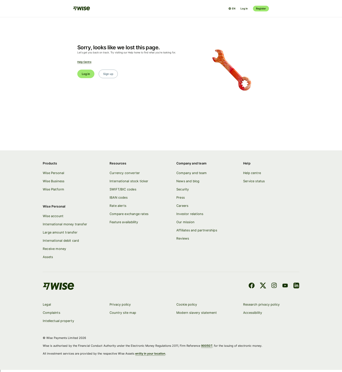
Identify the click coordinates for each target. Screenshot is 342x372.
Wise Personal (53, 173)
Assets (48, 257)
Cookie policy (186, 304)
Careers (182, 206)
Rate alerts (118, 206)
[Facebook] (252, 286)
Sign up (108, 74)
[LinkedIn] (296, 286)
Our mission (185, 222)
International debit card (61, 240)
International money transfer (65, 224)
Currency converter (125, 173)
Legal (47, 304)
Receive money (54, 249)
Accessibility (252, 313)
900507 (206, 345)
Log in (244, 8)
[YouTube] (285, 286)
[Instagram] (274, 286)
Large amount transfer (60, 232)
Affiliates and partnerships (196, 230)
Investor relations (189, 214)
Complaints (51, 313)
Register (261, 8)
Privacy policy (120, 304)
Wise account (53, 216)
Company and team (191, 173)
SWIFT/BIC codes (123, 189)
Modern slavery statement (196, 313)
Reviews (182, 238)
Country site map (123, 313)
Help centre (252, 173)
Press (180, 197)
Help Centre (84, 61)
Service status (254, 181)
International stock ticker (129, 181)
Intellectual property (58, 321)
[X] (263, 286)
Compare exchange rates (129, 214)
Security (182, 189)
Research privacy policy (261, 304)
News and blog (187, 181)
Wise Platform (53, 189)
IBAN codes (119, 197)
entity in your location (150, 353)
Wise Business (53, 181)
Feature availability (124, 222)
